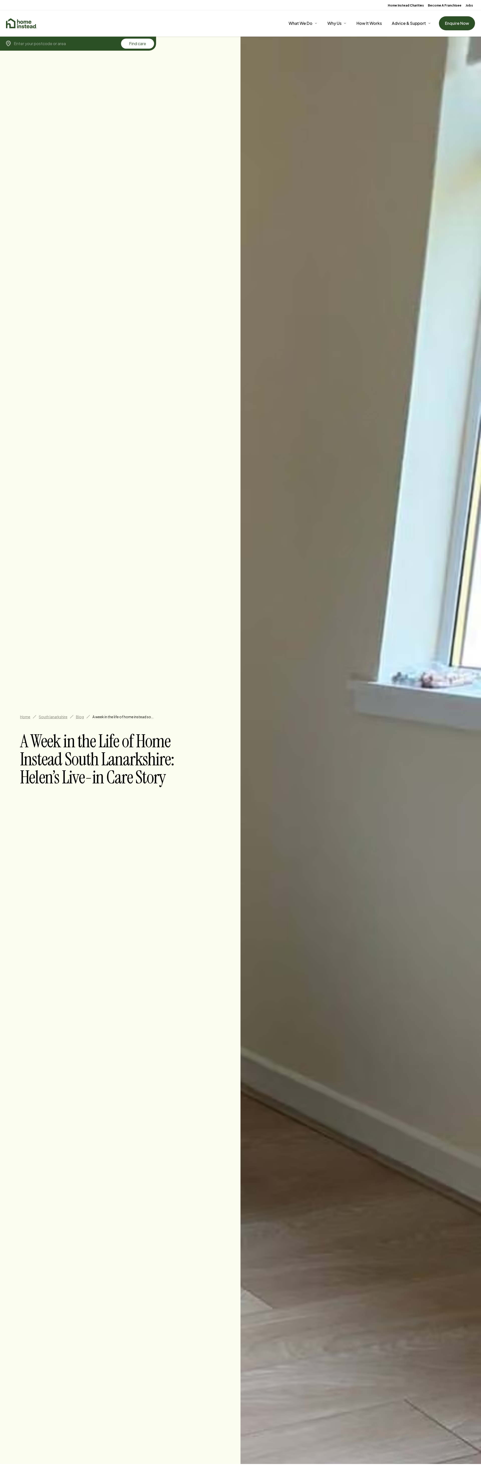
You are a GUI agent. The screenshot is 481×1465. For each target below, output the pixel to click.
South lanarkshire (53, 716)
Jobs (469, 5)
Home (25, 716)
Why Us (334, 23)
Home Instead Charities (406, 5)
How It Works (369, 23)
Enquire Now (457, 23)
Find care (137, 43)
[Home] (21, 23)
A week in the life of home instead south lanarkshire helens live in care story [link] (123, 716)
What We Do (300, 23)
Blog (80, 716)
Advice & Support (409, 23)
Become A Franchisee (444, 5)
